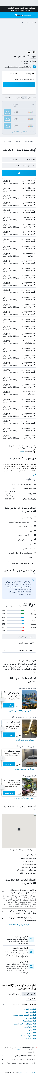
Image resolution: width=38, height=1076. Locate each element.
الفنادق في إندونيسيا (29, 1021)
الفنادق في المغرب (30, 1009)
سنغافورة (20, 1072)
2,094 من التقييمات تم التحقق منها (17, 66)
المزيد (34, 475)
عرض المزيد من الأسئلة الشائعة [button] (19, 924)
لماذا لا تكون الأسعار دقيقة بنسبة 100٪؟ (21, 1063)
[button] (2, 9)
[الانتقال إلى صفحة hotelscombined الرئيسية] (22, 15)
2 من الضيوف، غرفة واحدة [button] (24, 79)
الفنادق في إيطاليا (30, 1039)
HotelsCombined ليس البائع (25, 1055)
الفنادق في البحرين (30, 1027)
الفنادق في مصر (31, 1030)
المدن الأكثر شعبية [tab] (13, 994)
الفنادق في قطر (31, 1012)
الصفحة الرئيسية (30, 1072)
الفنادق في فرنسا (30, 1033)
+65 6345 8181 (30, 63)
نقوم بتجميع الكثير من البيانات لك (23, 1059)
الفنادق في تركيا (31, 1018)
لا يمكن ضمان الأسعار (21, 1049)
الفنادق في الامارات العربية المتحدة (25, 1024)
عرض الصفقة (10, 705)
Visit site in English (18, 10)
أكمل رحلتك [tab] (31, 999)
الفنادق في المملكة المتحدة (27, 1036)
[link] (21, 711)
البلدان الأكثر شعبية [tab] (29, 994)
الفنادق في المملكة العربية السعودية (24, 1015)
